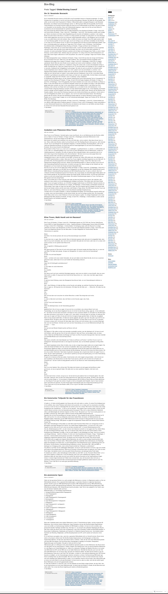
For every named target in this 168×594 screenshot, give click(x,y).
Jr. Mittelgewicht (76, 577)
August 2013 (111, 194)
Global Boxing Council (80, 116)
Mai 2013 (110, 199)
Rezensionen (111, 34)
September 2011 (112, 232)
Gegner (74, 116)
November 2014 (112, 169)
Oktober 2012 (111, 210)
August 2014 (111, 174)
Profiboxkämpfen (68, 121)
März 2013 (110, 202)
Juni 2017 (110, 117)
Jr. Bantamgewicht (92, 575)
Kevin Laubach (91, 118)
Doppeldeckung (79, 114)
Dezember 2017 (112, 107)
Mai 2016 (110, 139)
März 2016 (110, 142)
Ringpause (95, 121)
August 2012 (111, 213)
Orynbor (71, 209)
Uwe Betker (81, 123)
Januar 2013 (111, 205)
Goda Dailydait (93, 207)
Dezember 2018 (112, 87)
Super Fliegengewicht (94, 579)
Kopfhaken (101, 118)
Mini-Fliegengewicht (69, 578)
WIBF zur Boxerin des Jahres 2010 (81, 211)
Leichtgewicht (100, 577)
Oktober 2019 (111, 70)
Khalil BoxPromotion (82, 208)
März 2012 (110, 222)
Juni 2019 (110, 77)
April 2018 (110, 100)
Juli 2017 (110, 115)
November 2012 (112, 209)
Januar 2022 (111, 52)
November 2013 (112, 189)
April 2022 (110, 49)
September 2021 (112, 57)
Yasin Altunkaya (80, 125)
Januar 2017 (111, 125)
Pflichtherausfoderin (78, 209)
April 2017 (110, 120)
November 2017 (112, 109)
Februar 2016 (111, 144)
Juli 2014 (110, 175)
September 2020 (112, 64)
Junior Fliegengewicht (92, 577)
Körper (73, 118)
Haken (98, 116)
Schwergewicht (83, 122)
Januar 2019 (111, 85)
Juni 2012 (110, 217)
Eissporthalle (97, 114)
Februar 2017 (111, 124)
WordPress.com (112, 267)
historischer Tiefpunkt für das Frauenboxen (90, 469)
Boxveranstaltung (86, 113)
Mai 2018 (110, 99)
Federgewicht (77, 206)
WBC (66, 582)
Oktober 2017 (111, 110)
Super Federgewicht (85, 579)
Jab (101, 117)
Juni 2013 (110, 197)
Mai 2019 (110, 79)
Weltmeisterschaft (91, 582)
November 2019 (112, 69)
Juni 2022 (110, 45)
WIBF (72, 211)
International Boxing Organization (81, 575)
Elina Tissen (67, 206)
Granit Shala (99, 207)
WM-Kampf (72, 583)
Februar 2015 (111, 164)
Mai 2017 (110, 119)
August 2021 (111, 59)
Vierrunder (97, 123)
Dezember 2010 (112, 247)
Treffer (66, 123)
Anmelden (110, 262)
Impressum (110, 255)
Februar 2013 (111, 204)
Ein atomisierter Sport (53, 475)
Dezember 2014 (112, 167)
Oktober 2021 (111, 55)
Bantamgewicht (74, 573)
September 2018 (112, 92)
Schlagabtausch (72, 122)
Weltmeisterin (68, 211)
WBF (77, 582)
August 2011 (111, 233)
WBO (79, 582)
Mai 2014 (110, 179)
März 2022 (110, 50)
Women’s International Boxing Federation (90, 470)
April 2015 (110, 160)
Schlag (66, 122)
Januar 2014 (111, 185)
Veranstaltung (91, 123)
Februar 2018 (111, 104)
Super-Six (92, 581)
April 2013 (110, 200)
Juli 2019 (110, 75)
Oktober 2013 (111, 190)
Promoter (75, 121)
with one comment (48, 132)
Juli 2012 (110, 215)
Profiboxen (97, 120)
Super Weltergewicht (84, 581)
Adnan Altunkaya (90, 112)
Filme (109, 19)
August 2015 (111, 154)
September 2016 (112, 132)
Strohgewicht (68, 579)
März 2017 (110, 122)
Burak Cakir (93, 113)
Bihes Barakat (82, 204)
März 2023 (110, 40)
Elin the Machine (98, 204)
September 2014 (112, 172)
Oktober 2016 (111, 130)
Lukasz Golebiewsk (80, 120)
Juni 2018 (110, 97)
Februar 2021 (111, 62)
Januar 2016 (111, 145)
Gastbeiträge (111, 24)
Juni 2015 (110, 157)
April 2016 (110, 140)
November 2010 (112, 248)
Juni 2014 (110, 177)
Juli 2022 (110, 44)
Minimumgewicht (77, 578)
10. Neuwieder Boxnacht (76, 112)
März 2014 (110, 182)
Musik (109, 30)
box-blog (77, 113)
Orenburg (67, 209)
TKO (101, 122)
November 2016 (112, 129)
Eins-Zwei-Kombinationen (88, 114)
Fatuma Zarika (83, 390)
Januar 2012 (111, 225)
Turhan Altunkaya (72, 123)
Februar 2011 (111, 243)
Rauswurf (94, 392)
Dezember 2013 (112, 187)
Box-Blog (49, 4)
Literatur (110, 29)
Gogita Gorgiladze (90, 116)
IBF (93, 574)
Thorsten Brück (75, 393)
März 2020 (110, 65)
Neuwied (92, 120)
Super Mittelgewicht (76, 581)
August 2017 (111, 114)
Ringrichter (100, 121)
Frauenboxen (78, 389)
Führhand (67, 116)
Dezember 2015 (112, 147)
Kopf (97, 118)
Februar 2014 (111, 184)
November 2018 (112, 89)
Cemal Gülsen (99, 113)
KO (95, 118)
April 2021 (110, 60)
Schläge (77, 122)
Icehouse (89, 117)
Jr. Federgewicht (99, 575)
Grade (95, 116)
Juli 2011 (110, 235)
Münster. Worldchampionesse (93, 208)
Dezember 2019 (112, 67)
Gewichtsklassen (69, 574)
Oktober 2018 (111, 90)
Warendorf (101, 209)
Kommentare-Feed (112, 266)
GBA (71, 116)
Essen (72, 206)
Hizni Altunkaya (83, 117)
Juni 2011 (110, 237)
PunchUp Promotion (81, 121)
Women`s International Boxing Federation (86, 212)
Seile (93, 122)
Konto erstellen (111, 261)
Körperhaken (78, 118)
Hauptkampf (76, 117)
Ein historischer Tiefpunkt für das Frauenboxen (64, 398)
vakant (86, 123)
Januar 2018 (111, 105)
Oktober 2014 (111, 170)
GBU (91, 206)
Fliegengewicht (97, 573)
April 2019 (110, 80)
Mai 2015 (110, 159)
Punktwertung (89, 121)
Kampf (66, 118)
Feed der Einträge (112, 264)
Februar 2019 (111, 84)
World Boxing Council (90, 583)
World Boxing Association (80, 583)
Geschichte (110, 25)
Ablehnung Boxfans (75, 204)
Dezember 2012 (112, 207)
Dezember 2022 (112, 42)
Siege (98, 122)
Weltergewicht (84, 582)
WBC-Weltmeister (71, 582)
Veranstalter (95, 209)
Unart (78, 123)
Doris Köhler (92, 204)
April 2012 (110, 220)
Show (95, 122)
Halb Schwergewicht (87, 574)
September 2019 (112, 72)
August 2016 (111, 134)
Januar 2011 (111, 245)
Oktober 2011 (111, 230)
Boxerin (87, 204)
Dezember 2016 (112, 127)
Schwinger (89, 122)
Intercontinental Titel (95, 117)
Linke (74, 120)
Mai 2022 (110, 47)
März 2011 (110, 242)
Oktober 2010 (111, 250)
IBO (95, 574)
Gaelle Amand (83, 206)
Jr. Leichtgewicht (68, 577)
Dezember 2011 (112, 227)
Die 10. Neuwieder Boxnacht (56, 13)
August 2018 (111, 94)
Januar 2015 (111, 165)
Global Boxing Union (85, 207)
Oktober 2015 (111, 150)
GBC (88, 206)
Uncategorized (78, 203)
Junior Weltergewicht (73, 208)
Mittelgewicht (87, 120)
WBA (101, 581)
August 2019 (111, 74)
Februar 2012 (111, 223)
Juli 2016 (110, 135)
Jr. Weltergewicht (83, 577)
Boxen (73, 110)
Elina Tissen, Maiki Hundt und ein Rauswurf (62, 217)
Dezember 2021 (112, 54)
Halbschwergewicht (69, 117)
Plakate (110, 32)
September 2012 (112, 212)
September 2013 (112, 192)
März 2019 (110, 82)
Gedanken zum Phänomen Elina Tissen (60, 130)
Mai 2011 (110, 238)
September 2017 (112, 112)
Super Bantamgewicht (76, 579)
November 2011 (112, 228)
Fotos (109, 20)
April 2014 (110, 180)
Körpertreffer (84, 118)
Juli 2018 (110, 95)
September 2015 (112, 152)
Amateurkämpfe (98, 112)
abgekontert (84, 112)
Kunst (109, 27)
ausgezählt (72, 113)
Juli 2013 (110, 195)
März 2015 (110, 162)
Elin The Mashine (77, 467)
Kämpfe (70, 118)
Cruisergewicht (68, 114)
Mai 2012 (110, 218)
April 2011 (110, 240)
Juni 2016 (110, 137)
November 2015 (112, 149)
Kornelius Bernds (69, 120)
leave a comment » (49, 15)
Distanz (73, 114)
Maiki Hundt (84, 392)
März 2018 (110, 102)
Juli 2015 (110, 155)
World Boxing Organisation (76, 585)
